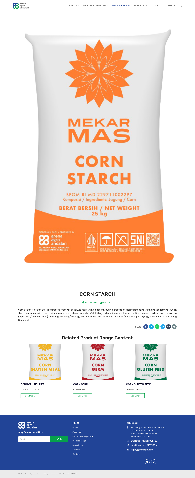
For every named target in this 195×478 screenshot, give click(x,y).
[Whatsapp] (157, 326)
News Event (78, 445)
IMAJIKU (74, 474)
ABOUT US (74, 6)
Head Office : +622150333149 (145, 445)
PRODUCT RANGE (121, 5)
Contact (76, 454)
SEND (59, 439)
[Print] (174, 326)
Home (75, 427)
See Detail (30, 396)
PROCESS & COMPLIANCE (95, 6)
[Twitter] (151, 326)
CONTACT (170, 6)
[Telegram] (162, 326)
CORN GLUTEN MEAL (33, 384)
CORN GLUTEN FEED (138, 384)
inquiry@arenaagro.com (142, 450)
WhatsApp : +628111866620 (144, 441)
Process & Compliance (83, 436)
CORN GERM (80, 384)
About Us (77, 432)
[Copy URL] (168, 326)
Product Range (79, 440)
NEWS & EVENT (141, 6)
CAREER (157, 6)
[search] (180, 5)
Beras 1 (106, 303)
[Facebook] (145, 326)
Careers (76, 449)
